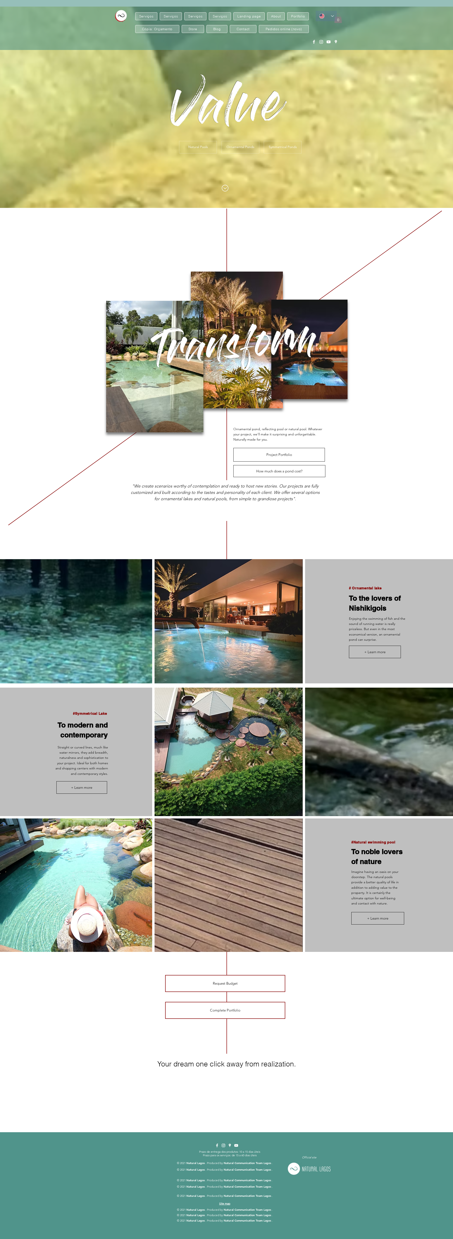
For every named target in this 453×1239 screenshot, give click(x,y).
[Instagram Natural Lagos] (321, 41)
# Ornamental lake (365, 588)
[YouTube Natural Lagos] (328, 41)
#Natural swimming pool (373, 842)
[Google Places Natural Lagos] (335, 41)
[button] (338, 18)
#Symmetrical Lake (90, 713)
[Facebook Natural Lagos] (313, 41)
